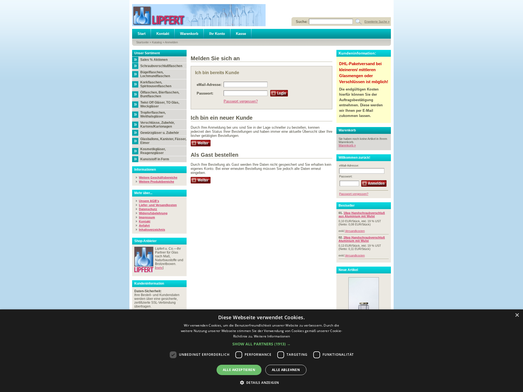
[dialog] (261, 350)
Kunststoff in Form (154, 159)
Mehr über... (143, 193)
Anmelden (171, 42)
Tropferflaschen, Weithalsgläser (153, 114)
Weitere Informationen (272, 336)
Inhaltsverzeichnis (152, 229)
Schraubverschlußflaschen (161, 66)
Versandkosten (355, 231)
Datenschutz (148, 209)
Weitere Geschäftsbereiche (158, 177)
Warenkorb (189, 34)
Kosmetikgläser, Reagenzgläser (153, 151)
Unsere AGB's (149, 201)
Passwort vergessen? (241, 101)
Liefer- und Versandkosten (158, 205)
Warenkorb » (347, 145)
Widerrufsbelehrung (153, 213)
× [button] (517, 315)
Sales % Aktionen (154, 60)
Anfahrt (144, 225)
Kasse (241, 34)
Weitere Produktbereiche (156, 181)
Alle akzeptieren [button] (239, 369)
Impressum (147, 217)
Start (141, 34)
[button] (261, 343)
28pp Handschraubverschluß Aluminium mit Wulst (362, 239)
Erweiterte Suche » (377, 21)
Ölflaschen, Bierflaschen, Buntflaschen (159, 94)
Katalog (157, 42)
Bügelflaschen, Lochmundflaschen (155, 74)
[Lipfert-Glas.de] (199, 15)
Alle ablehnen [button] (286, 369)
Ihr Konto (217, 34)
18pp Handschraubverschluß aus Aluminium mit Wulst (362, 214)
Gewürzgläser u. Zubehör (159, 133)
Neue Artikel (348, 270)
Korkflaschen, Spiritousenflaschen (155, 84)
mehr (159, 267)
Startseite (142, 42)
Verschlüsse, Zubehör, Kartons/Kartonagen (157, 124)
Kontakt (162, 34)
